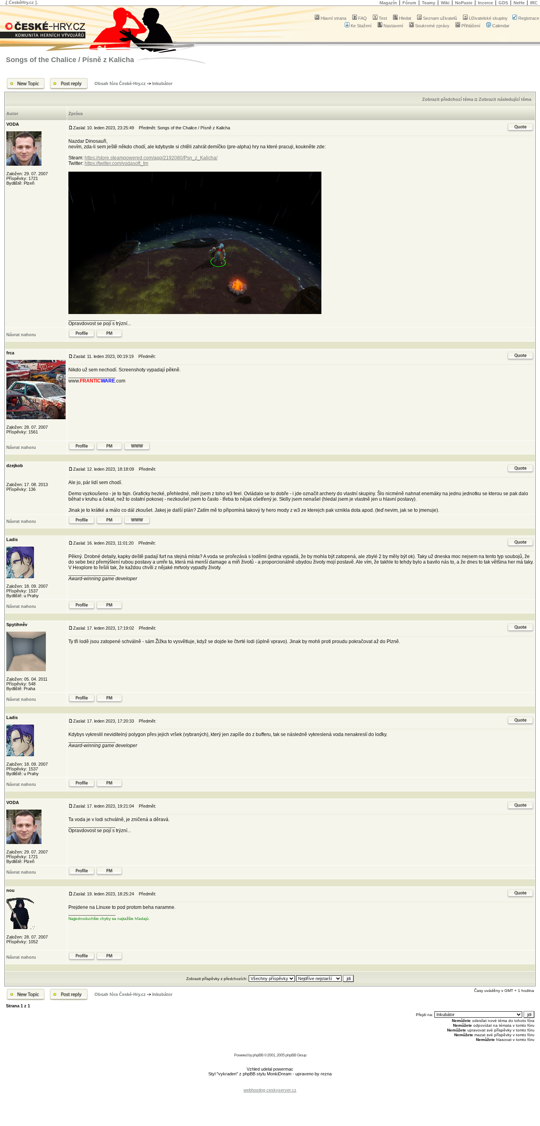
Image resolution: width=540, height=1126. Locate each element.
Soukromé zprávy (432, 25)
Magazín (388, 2)
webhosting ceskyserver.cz (270, 1090)
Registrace (528, 18)
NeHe (519, 2)
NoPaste (463, 2)
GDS (503, 2)
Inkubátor (162, 83)
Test (383, 18)
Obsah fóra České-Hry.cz (120, 83)
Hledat (405, 18)
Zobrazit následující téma (505, 99)
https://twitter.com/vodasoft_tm (116, 163)
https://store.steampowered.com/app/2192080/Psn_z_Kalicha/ (151, 158)
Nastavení (393, 25)
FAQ (362, 18)
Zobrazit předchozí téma (447, 99)
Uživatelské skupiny (488, 18)
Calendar (501, 25)
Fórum (409, 2)
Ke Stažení (361, 25)
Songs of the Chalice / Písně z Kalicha (70, 60)
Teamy (428, 2)
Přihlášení (470, 25)
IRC (534, 2)
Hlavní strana (333, 18)
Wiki (445, 2)
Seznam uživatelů (440, 18)
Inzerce (485, 2)
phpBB (258, 1055)
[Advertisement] (270, 1084)
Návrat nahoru (21, 334)
